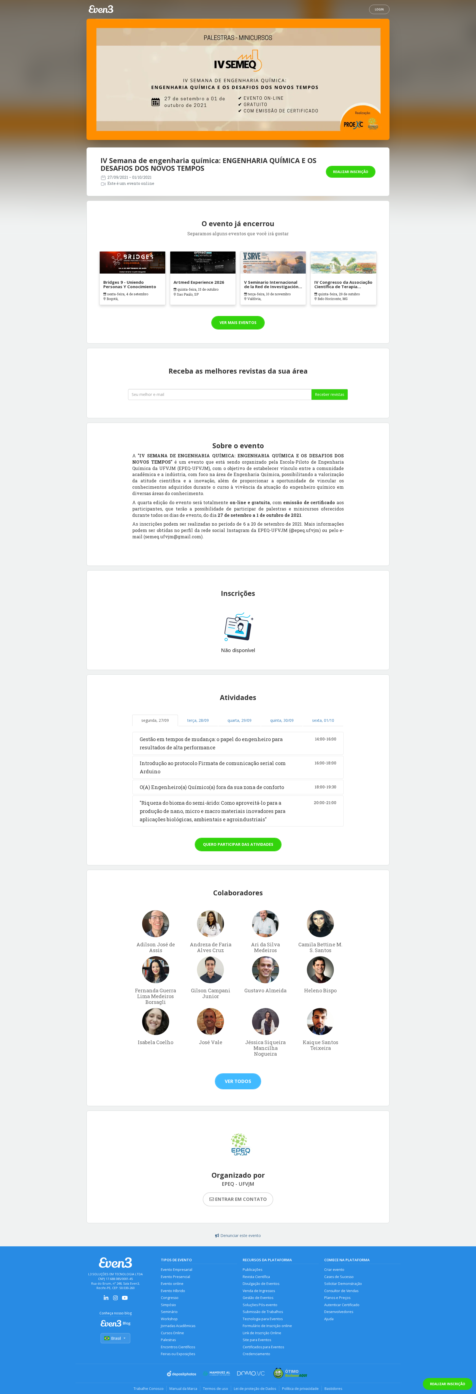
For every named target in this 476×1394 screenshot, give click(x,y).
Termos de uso (215, 1388)
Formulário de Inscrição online (267, 1325)
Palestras (168, 1340)
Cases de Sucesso (339, 1276)
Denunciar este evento (240, 1235)
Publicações (252, 1269)
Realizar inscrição (350, 171)
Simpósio (168, 1305)
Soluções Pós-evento (260, 1305)
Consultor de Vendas (341, 1290)
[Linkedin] (106, 1299)
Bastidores (333, 1388)
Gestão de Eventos (258, 1297)
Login (379, 9)
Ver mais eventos (238, 322)
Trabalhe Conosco (149, 1388)
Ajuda (329, 1319)
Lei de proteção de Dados (255, 1388)
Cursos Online (172, 1333)
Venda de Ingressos (259, 1290)
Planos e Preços (337, 1297)
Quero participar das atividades (238, 844)
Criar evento (334, 1269)
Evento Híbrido (173, 1290)
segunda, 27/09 (155, 720)
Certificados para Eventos (263, 1347)
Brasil (116, 1338)
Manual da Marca (183, 1388)
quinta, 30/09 (282, 720)
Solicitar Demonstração (343, 1283)
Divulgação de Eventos (261, 1283)
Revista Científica (256, 1276)
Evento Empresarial (176, 1269)
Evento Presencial (175, 1276)
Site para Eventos (257, 1340)
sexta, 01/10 (323, 720)
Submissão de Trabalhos (263, 1311)
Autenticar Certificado (341, 1305)
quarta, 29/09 (239, 720)
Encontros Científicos (178, 1347)
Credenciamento (256, 1354)
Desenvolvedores (338, 1311)
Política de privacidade (300, 1388)
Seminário (169, 1311)
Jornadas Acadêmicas (178, 1325)
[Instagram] (115, 1299)
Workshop (169, 1319)
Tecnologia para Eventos (263, 1319)
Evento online (172, 1283)
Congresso (169, 1297)
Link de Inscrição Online (262, 1333)
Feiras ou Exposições (178, 1354)
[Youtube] (124, 1299)
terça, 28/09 (198, 720)
